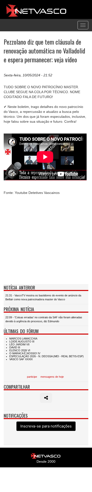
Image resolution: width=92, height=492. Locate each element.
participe (32, 376)
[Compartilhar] (46, 398)
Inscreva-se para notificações (46, 426)
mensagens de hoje (52, 376)
